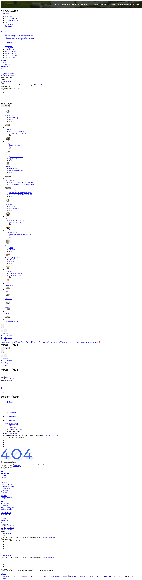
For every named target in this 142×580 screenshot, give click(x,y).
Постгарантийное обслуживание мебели (19, 39)
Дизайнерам (9, 49)
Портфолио (5, 518)
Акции (3, 475)
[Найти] (5, 330)
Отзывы (8, 28)
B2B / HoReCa (10, 57)
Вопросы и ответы (11, 20)
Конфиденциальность (8, 572)
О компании (5, 479)
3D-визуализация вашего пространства (19, 35)
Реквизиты (9, 24)
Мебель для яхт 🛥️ (11, 51)
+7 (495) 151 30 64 (7, 74)
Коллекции (5, 473)
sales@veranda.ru (6, 81)
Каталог (4, 471)
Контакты (4, 520)
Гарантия (8, 26)
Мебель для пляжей (12, 55)
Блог (2, 522)
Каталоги (8, 17)
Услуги (3, 477)
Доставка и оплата (11, 18)
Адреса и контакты (47, 85)
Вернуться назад (6, 466)
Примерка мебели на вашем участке (18, 37)
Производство (10, 22)
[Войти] (2, 385)
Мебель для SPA (11, 53)
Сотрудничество (6, 498)
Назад (12, 426)
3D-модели (9, 48)
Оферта (3, 574)
